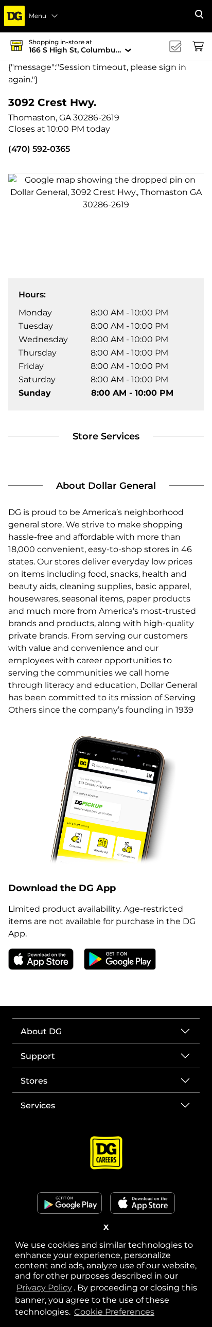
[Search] (199, 14)
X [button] (106, 1227)
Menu (37, 16)
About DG (41, 1031)
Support (38, 1056)
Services (38, 1105)
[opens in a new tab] (41, 958)
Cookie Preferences (114, 1312)
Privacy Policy (45, 1288)
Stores (34, 1081)
